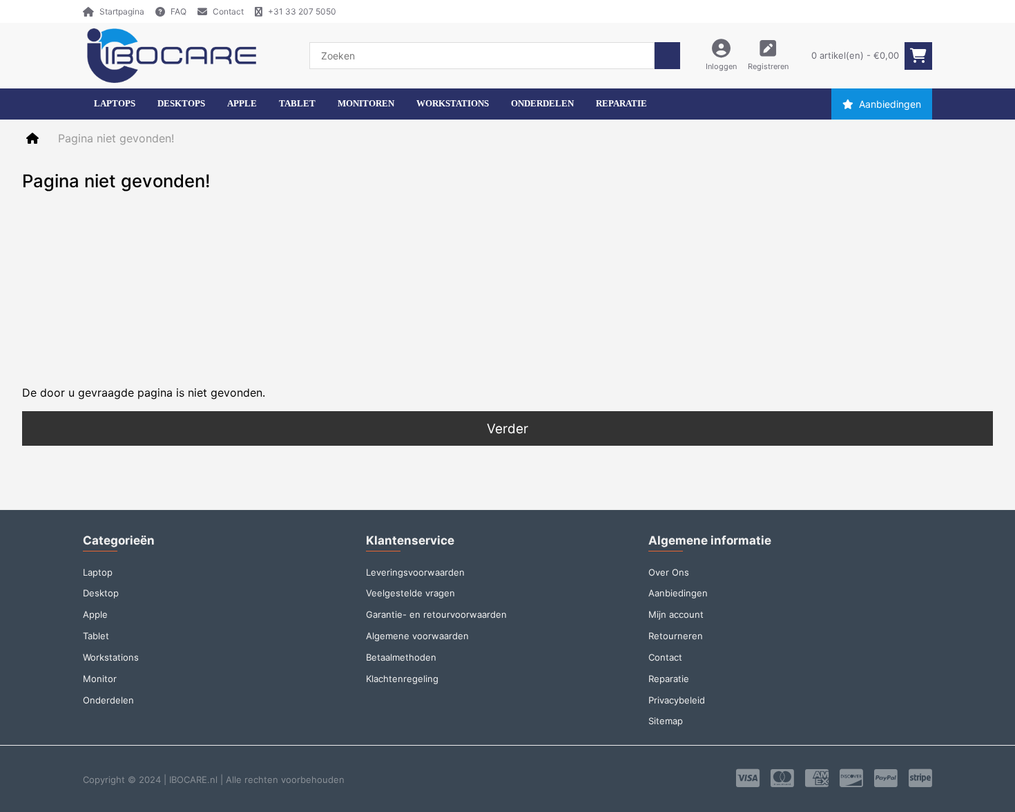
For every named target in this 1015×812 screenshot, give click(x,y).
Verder (507, 429)
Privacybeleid (676, 700)
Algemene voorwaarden (417, 635)
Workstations (111, 657)
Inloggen (721, 66)
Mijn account (676, 614)
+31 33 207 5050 (302, 11)
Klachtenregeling (402, 678)
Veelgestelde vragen (410, 592)
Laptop (98, 572)
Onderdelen (108, 700)
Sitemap (665, 720)
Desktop (101, 592)
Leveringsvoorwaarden (415, 572)
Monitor (100, 678)
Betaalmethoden (401, 657)
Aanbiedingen (890, 104)
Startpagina (121, 11)
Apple (95, 614)
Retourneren (675, 635)
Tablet (96, 635)
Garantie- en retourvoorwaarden (436, 614)
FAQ (178, 11)
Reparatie (668, 678)
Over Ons (668, 572)
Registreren (768, 66)
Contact (228, 11)
